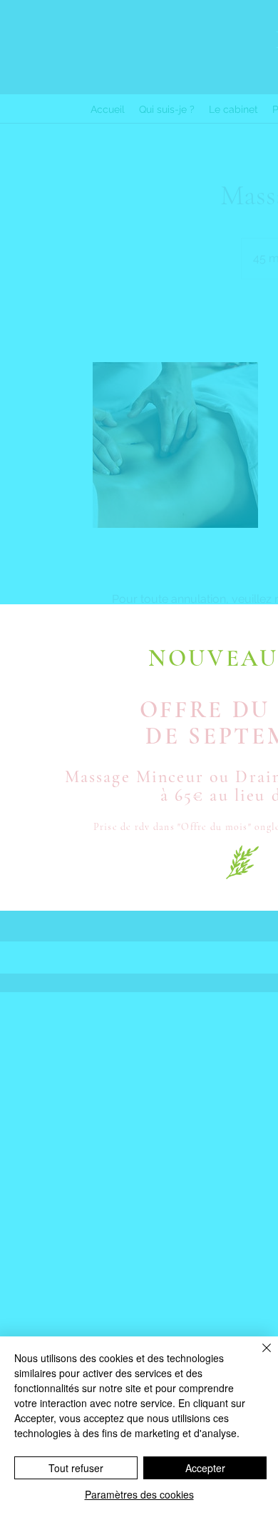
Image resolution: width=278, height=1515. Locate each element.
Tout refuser (75, 1468)
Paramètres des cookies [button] (139, 1494)
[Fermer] (258, 1356)
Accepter (205, 1468)
